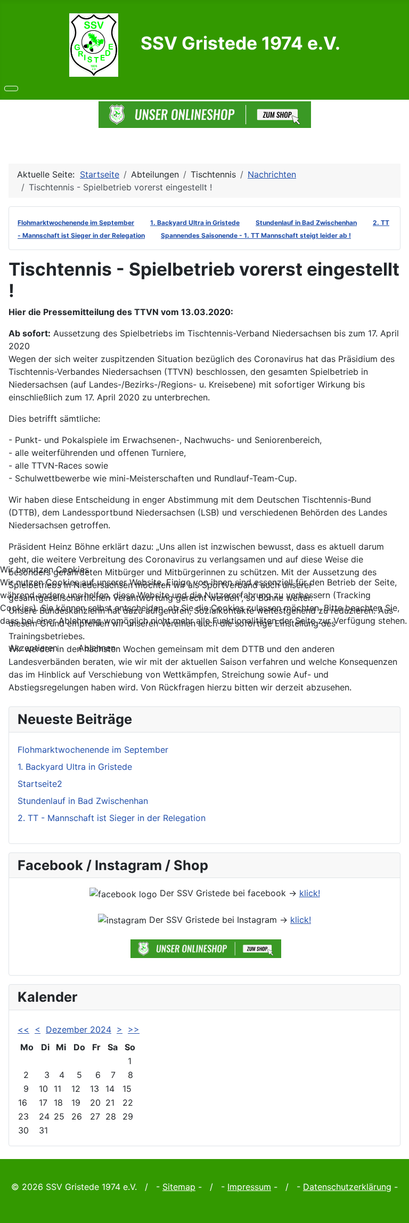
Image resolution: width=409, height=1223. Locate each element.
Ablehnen (97, 647)
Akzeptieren (33, 647)
